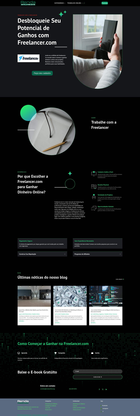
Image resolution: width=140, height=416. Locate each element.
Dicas (97, 314)
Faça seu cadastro (42, 73)
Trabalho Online (36, 314)
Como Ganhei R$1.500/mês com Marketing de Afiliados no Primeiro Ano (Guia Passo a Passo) (69, 311)
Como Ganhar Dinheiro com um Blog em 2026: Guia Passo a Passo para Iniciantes (105, 311)
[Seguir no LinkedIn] (106, 389)
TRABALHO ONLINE (74, 3)
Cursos (105, 3)
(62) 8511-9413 (73, 389)
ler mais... (21, 321)
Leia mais (119, 279)
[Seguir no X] (102, 389)
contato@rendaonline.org (47, 389)
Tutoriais (115, 314)
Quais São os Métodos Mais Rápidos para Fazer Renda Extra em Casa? (33, 311)
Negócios (101, 314)
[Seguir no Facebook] (99, 389)
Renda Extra (28, 314)
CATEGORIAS (59, 3)
